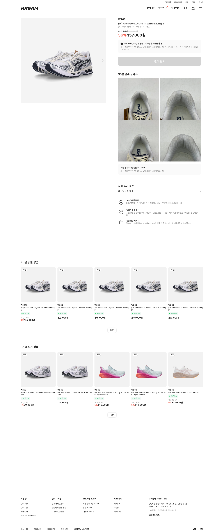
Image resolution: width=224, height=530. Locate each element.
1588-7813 (161, 498)
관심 (186, 2)
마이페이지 (178, 2)
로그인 (201, 2)
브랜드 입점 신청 (58, 511)
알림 (193, 2)
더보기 (112, 330)
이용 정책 (24, 511)
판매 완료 (159, 61)
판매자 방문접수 (58, 503)
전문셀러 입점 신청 (59, 507)
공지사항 (117, 511)
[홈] (30, 8)
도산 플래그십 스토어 (91, 503)
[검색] (186, 8)
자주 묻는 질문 (154, 515)
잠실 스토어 (87, 507)
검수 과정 (24, 503)
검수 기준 (24, 507)
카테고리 (117, 503)
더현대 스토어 (88, 511)
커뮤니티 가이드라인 (28, 515)
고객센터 (168, 2)
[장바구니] (193, 8)
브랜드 (116, 507)
